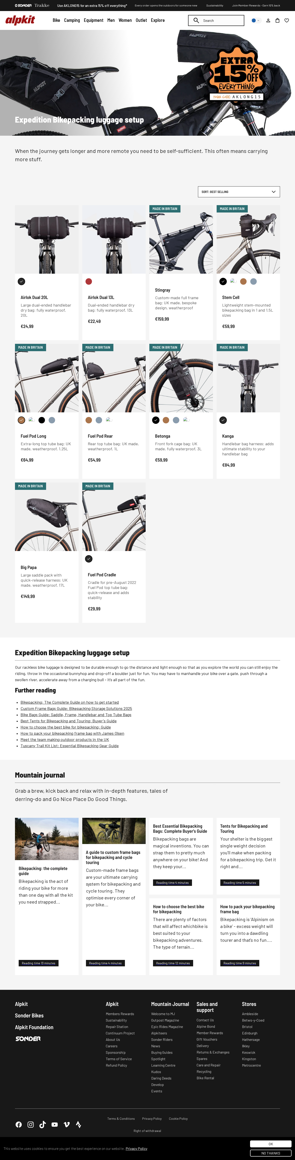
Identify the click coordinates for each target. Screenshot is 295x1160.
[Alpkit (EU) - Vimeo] (66, 1124)
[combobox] (216, 20)
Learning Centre (163, 1065)
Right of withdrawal (147, 1131)
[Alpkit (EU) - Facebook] (18, 1124)
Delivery (203, 1045)
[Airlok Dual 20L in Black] (21, 281)
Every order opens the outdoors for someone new (166, 5)
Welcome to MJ (163, 1013)
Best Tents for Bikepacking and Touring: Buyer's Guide (69, 720)
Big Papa (29, 567)
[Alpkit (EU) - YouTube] (54, 1124)
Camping (72, 20)
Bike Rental (205, 1078)
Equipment (93, 20)
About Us (113, 1039)
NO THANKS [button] (270, 1153)
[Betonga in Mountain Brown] (166, 420)
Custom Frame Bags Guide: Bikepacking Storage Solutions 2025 (76, 708)
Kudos (156, 1071)
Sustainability (214, 5)
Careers (112, 1046)
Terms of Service (119, 1059)
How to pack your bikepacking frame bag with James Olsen (72, 733)
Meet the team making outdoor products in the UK (65, 739)
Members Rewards (120, 1013)
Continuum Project (120, 1033)
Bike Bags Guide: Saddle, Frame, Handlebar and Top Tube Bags (76, 714)
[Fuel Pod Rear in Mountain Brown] (88, 420)
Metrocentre (251, 1065)
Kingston (249, 1059)
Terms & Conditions (121, 1118)
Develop (157, 1084)
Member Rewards (210, 1033)
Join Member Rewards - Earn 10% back (256, 5)
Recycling (204, 1071)
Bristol (247, 1026)
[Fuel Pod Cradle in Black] (88, 559)
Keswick (248, 1052)
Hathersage (251, 1039)
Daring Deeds (161, 1078)
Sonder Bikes (29, 1015)
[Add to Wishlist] (72, 209)
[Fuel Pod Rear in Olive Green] (109, 420)
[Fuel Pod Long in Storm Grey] (52, 420)
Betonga (162, 436)
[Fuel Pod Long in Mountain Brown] (21, 420)
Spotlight (158, 1059)
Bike (56, 20)
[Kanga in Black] (223, 420)
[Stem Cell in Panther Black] (223, 281)
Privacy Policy (152, 1118)
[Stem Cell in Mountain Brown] (243, 281)
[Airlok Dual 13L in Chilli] (88, 281)
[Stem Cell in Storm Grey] (253, 281)
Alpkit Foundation (34, 1027)
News (155, 1046)
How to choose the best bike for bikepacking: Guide (66, 726)
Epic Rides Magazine (167, 1026)
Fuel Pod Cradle (102, 574)
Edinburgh (249, 1033)
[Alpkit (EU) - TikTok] (42, 1124)
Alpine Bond (206, 1026)
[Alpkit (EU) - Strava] (78, 1124)
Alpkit (21, 1004)
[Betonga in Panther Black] (155, 420)
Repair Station (117, 1026)
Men (111, 20)
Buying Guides (162, 1052)
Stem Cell (230, 297)
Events (156, 1091)
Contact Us (205, 1020)
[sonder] (23, 5)
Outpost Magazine (165, 1020)
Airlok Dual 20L (34, 297)
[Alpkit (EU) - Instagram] (30, 1124)
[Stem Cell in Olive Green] (233, 281)
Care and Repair (209, 1065)
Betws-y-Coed (253, 1020)
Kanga (228, 436)
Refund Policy (116, 1065)
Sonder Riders (162, 1039)
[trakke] (42, 5)
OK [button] (271, 1144)
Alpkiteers (159, 1033)
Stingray (162, 290)
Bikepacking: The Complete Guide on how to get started (70, 702)
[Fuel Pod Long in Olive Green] (31, 420)
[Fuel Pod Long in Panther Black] (41, 420)
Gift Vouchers (207, 1039)
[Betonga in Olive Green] (186, 420)
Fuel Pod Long (33, 436)
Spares (202, 1058)
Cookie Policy (178, 1118)
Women (125, 20)
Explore (158, 20)
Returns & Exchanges (213, 1052)
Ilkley (246, 1046)
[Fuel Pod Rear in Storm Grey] (99, 420)
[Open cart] (277, 20)
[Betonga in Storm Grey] (176, 420)
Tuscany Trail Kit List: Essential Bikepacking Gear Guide (70, 745)
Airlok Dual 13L (101, 297)
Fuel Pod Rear (100, 436)
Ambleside (250, 1013)
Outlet (141, 20)
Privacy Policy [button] (136, 1148)
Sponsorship (116, 1052)
